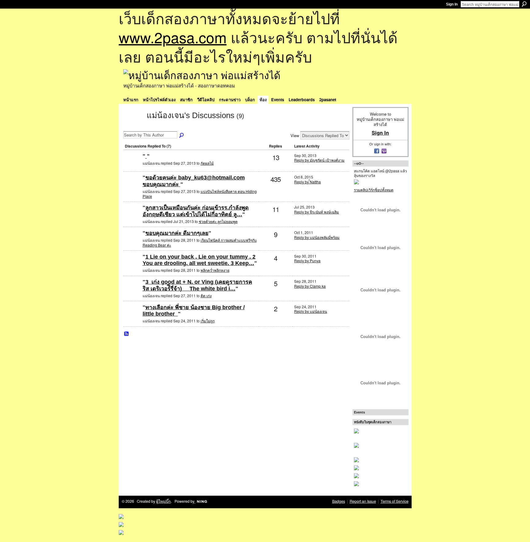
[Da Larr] (132, 317)
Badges (338, 501)
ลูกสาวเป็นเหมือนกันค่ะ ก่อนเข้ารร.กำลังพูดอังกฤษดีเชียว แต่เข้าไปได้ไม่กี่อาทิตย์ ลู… (196, 211)
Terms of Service (395, 501)
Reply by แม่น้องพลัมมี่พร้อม (317, 237)
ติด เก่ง (206, 295)
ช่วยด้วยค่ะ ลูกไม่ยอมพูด (218, 221)
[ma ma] (132, 291)
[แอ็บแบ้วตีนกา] (132, 187)
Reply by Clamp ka (310, 286)
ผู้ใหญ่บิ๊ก (163, 501)
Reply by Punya (307, 260)
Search (524, 4)
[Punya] (132, 266)
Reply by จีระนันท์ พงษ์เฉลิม (316, 211)
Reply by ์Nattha (307, 181)
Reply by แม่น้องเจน (310, 311)
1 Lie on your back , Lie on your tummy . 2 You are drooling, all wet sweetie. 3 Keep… (199, 260)
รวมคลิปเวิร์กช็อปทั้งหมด (374, 189)
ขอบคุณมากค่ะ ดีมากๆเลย (177, 233)
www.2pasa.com (173, 37)
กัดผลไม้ (207, 163)
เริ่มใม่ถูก (208, 320)
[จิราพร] (132, 166)
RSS (126, 334)
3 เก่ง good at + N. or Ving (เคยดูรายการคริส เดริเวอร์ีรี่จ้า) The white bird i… (197, 285)
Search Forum (182, 135)
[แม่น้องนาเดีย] (132, 217)
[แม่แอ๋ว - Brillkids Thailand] (132, 243)
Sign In (452, 4)
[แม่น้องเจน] (133, 126)
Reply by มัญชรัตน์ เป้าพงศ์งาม (319, 160)
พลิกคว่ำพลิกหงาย (215, 270)
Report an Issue (363, 501)
